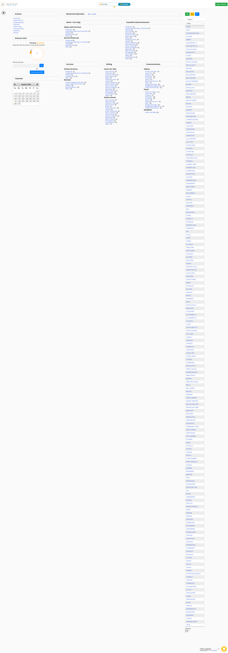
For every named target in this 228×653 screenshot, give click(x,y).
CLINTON (189, 148)
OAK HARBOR (191, 436)
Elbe (187, 209)
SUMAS (188, 561)
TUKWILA (189, 577)
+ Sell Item (16, 24)
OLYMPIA (189, 439)
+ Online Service (18, 20)
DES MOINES (190, 193)
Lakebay (189, 337)
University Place (191, 586)
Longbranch (190, 346)
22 (38, 98)
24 (19, 101)
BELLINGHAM (190, 75)
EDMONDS (190, 206)
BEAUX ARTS (190, 65)
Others (67, 36)
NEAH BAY (189, 414)
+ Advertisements (18, 22)
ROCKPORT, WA (191, 487)
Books (127, 38)
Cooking (148, 75)
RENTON (189, 474)
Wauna (188, 602)
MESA (188, 385)
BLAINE (188, 84)
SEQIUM (189, 513)
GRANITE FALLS (191, 266)
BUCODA (189, 107)
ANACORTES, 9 (191, 43)
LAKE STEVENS (191, 330)
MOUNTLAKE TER (192, 404)
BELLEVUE (190, 71)
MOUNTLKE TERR (192, 407)
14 (34, 96)
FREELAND (190, 247)
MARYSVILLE (190, 375)
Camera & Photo (130, 35)
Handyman (68, 29)
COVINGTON (190, 174)
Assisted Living (70, 34)
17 (19, 98)
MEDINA (189, 378)
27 (30, 101)
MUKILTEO (189, 410)
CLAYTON (189, 142)
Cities (189, 23)
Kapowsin (189, 292)
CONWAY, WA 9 (191, 164)
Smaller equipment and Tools (74, 82)
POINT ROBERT (191, 458)
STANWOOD (190, 548)
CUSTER (189, 177)
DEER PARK (190, 187)
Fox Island (189, 244)
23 (15, 101)
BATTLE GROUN (191, 62)
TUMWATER (190, 583)
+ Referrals (16, 30)
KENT (188, 302)
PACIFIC (189, 449)
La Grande (189, 321)
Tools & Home (129, 46)
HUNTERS (189, 276)
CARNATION (190, 129)
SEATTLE (189, 503)
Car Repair (148, 78)
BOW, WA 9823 (191, 94)
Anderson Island (191, 49)
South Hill (189, 535)
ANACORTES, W (191, 46)
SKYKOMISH (190, 526)
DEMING (189, 190)
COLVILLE (189, 155)
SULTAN (189, 557)
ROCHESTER (190, 484)
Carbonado (189, 126)
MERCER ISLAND (192, 382)
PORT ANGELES (191, 462)
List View (125, 4)
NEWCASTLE (190, 417)
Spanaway (189, 541)
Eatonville (189, 203)
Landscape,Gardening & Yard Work (76, 31)
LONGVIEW (190, 350)
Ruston (188, 494)
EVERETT (189, 219)
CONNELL (189, 161)
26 (27, 101)
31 (19, 103)
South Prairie (190, 538)
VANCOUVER (190, 593)
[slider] (31, 50)
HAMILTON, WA (191, 270)
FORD (188, 238)
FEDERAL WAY (191, 225)
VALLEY (189, 589)
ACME (188, 27)
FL (192, 14)
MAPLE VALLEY (191, 369)
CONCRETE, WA (191, 158)
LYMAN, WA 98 (191, 356)
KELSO (188, 295)
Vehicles (68, 85)
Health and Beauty (131, 43)
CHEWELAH (190, 135)
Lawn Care (148, 73)
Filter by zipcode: (18, 62)
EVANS (188, 215)
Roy (187, 490)
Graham (188, 263)
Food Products (129, 54)
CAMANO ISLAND (192, 119)
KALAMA (189, 289)
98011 (89, 14)
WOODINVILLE (191, 609)
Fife (187, 231)
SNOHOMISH (190, 529)
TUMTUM (189, 580)
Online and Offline (151, 112)
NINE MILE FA (190, 420)
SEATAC (189, 500)
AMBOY (188, 39)
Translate (214, 650)
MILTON (188, 391)
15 (38, 96)
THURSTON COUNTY (193, 573)
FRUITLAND (190, 250)
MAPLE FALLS (191, 366)
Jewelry (127, 41)
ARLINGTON (190, 52)
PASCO (188, 455)
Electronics (128, 33)
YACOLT (189, 618)
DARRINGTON (191, 180)
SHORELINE (190, 522)
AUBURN (189, 59)
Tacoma (188, 567)
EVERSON (189, 222)
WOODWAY (190, 615)
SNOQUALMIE (191, 532)
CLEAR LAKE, (190, 145)
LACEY (188, 324)
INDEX (188, 282)
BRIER (188, 97)
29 (38, 101)
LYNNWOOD (190, 362)
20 (30, 98)
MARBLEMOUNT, (192, 372)
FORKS (188, 241)
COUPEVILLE (190, 171)
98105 (94, 14)
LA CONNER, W (191, 318)
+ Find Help (16, 18)
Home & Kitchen (130, 44)
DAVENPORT (190, 183)
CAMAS (188, 123)
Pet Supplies (129, 52)
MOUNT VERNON (192, 401)
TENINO (189, 570)
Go (41, 65)
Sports (147, 79)
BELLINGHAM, (191, 78)
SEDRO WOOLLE (192, 506)
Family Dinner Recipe (152, 87)
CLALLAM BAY (191, 139)
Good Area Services (151, 81)
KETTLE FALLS (191, 305)
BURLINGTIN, (190, 113)
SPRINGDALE (190, 545)
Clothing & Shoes (130, 39)
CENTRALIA (190, 132)
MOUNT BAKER (191, 398)
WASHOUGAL (190, 599)
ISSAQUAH (190, 286)
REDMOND (190, 471)
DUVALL (189, 199)
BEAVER (189, 68)
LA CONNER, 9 (191, 314)
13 (30, 96)
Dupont (188, 196)
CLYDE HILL (190, 151)
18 (23, 98)
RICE (188, 478)
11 (23, 96)
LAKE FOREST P (191, 327)
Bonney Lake (190, 87)
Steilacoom (189, 554)
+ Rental (15, 32)
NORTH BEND (191, 430)
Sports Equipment (71, 87)
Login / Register (221, 4)
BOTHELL (189, 91)
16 (15, 98)
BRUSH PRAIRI (191, 100)
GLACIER (189, 257)
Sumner (188, 564)
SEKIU (188, 510)
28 (34, 101)
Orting (188, 442)
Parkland (189, 452)
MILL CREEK (190, 388)
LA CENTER (190, 311)
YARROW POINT (191, 621)
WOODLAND (190, 612)
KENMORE (189, 298)
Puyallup (189, 465)
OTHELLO (189, 446)
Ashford (188, 55)
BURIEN (189, 110)
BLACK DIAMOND (192, 81)
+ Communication (18, 28)
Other (147, 83)
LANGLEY (189, 343)
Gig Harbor (189, 254)
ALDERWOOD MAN (192, 33)
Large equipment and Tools (74, 84)
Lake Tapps (189, 334)
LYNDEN (189, 359)
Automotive (128, 49)
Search (190, 19)
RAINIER (189, 468)
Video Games (129, 36)
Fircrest (188, 234)
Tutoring (68, 33)
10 (19, 96)
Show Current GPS (37, 72)
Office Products (130, 51)
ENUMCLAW (190, 212)
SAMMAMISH (190, 497)
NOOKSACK (190, 423)
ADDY (188, 30)
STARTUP (189, 551)
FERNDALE (190, 228)
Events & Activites (150, 71)
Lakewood (189, 340)
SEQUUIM (189, 519)
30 (15, 103)
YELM (188, 625)
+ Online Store (17, 26)
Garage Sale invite (151, 84)
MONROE (189, 394)
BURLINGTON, (191, 116)
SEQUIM (189, 516)
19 (27, 98)
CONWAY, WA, (191, 167)
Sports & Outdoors (131, 47)
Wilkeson (189, 605)
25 (23, 101)
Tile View (104, 4)
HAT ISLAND (190, 273)
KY (197, 14)
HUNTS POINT (191, 279)
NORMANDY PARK (192, 426)
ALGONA (189, 36)
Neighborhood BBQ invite (153, 86)
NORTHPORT (190, 433)
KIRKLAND (189, 308)
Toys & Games (129, 31)
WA (187, 14)
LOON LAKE (190, 353)
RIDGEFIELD (190, 481)
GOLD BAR (190, 260)
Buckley (188, 103)
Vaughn (188, 596)
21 (34, 98)
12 (27, 96)
